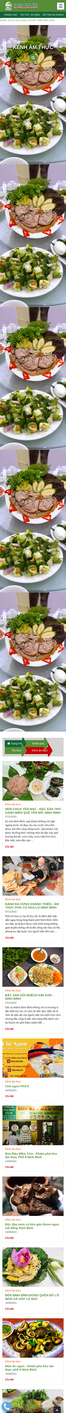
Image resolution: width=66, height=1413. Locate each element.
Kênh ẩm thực (40, 750)
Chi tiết (9, 846)
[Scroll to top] (57, 1410)
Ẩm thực (17, 750)
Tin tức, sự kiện (30, 14)
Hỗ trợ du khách (53, 14)
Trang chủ (10, 14)
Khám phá (38, 743)
